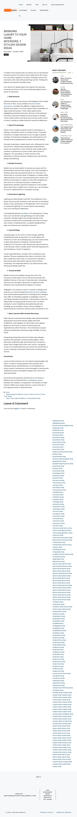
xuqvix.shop (57, 740)
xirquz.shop (57, 731)
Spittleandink (44, 10)
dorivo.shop (67, 528)
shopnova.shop (58, 647)
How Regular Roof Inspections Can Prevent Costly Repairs (67, 129)
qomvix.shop (57, 585)
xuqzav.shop (66, 740)
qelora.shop (65, 571)
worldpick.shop (67, 714)
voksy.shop (57, 700)
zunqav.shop (67, 762)
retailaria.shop (58, 602)
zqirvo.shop (57, 757)
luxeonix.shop (67, 540)
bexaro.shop (57, 425)
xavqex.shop (57, 716)
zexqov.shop (57, 750)
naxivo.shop (68, 554)
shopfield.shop (58, 623)
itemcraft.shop (58, 537)
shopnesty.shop (59, 642)
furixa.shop (57, 533)
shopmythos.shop (59, 640)
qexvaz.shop (67, 573)
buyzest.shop (58, 478)
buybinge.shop (58, 428)
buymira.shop (58, 459)
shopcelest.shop (59, 616)
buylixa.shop (57, 454)
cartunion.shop (58, 521)
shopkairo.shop (58, 633)
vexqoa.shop (66, 695)
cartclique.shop (58, 487)
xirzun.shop (66, 733)
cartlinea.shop (58, 499)
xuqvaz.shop (66, 738)
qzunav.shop (66, 597)
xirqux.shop (65, 728)
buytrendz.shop (58, 471)
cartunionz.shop (59, 523)
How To (44, 5)
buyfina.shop (57, 452)
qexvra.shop (57, 576)
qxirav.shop (66, 590)
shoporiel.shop (58, 649)
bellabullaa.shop (59, 423)
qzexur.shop (57, 595)
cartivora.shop (58, 495)
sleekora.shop (58, 669)
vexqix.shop (57, 695)
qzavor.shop (65, 592)
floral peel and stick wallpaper (36, 292)
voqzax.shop (67, 702)
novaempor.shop (59, 557)
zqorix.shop (66, 757)
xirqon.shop (57, 726)
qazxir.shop (57, 568)
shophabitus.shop (59, 630)
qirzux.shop (66, 583)
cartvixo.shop (58, 526)
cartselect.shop (58, 514)
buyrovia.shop (68, 464)
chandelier (24, 213)
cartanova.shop (58, 480)
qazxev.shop (67, 566)
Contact (33, 10)
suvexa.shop (57, 673)
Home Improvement (57, 5)
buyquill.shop (57, 464)
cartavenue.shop (59, 483)
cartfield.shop (58, 492)
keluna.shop (57, 540)
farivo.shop (57, 530)
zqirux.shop (66, 754)
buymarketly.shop (59, 456)
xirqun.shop (66, 726)
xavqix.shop (66, 716)
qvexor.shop (57, 588)
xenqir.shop (66, 723)
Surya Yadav (7, 51)
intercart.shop (58, 535)
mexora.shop (67, 545)
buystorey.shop (58, 466)
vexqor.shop (57, 697)
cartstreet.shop (59, 516)
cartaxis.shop (58, 485)
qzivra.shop (66, 595)
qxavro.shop (57, 590)
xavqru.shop (57, 719)
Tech (36, 5)
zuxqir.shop (66, 764)
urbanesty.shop (58, 681)
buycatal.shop (58, 435)
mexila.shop (57, 545)
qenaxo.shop (57, 573)
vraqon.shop (57, 711)
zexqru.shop (66, 750)
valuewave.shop (59, 685)
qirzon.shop (65, 580)
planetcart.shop (59, 561)
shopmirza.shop (58, 638)
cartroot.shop (58, 511)
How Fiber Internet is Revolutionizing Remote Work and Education (67, 118)
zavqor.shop (66, 743)
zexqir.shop (66, 747)
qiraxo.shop (66, 576)
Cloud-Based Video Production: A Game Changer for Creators (67, 140)
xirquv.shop (57, 728)
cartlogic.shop (58, 502)
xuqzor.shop (57, 743)
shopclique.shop (59, 619)
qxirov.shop (57, 592)
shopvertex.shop (59, 661)
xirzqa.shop (57, 733)
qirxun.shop (65, 578)
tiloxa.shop (66, 673)
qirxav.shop (57, 578)
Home (21, 5)
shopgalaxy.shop (59, 626)
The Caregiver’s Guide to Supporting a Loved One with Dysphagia (66, 105)
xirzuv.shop (57, 735)
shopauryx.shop (58, 614)
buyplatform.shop (59, 461)
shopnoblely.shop (59, 645)
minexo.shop (57, 547)
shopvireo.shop (58, 664)
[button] (19, 16)
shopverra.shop (58, 659)
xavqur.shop (66, 719)
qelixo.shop (57, 571)
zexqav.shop (57, 747)
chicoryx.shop (58, 528)
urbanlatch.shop (59, 683)
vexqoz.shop (66, 697)
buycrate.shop (58, 447)
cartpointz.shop (59, 506)
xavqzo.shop (57, 721)
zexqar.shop (65, 745)
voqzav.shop (57, 702)
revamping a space (35, 380)
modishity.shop (58, 554)
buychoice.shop (58, 437)
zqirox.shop (57, 754)
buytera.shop (58, 468)
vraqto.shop (66, 711)
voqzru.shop (57, 707)
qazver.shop (57, 564)
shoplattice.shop (59, 635)
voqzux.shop (57, 709)
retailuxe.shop (58, 607)
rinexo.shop (57, 609)
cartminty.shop (58, 504)
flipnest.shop (66, 530)
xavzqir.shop (67, 721)
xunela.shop (65, 735)
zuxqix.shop (57, 766)
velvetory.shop (67, 688)
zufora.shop (66, 759)
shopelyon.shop (58, 621)
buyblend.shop (58, 430)
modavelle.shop (58, 552)
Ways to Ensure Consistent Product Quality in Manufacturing (67, 80)
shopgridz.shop (58, 628)
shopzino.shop (58, 666)
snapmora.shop (58, 671)
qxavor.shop (66, 588)
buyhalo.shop (67, 452)
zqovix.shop (57, 759)
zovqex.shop (57, 752)
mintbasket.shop (59, 549)
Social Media (23, 10)
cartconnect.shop (59, 490)
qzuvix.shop (57, 599)
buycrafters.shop (59, 442)
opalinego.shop (58, 559)
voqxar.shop (65, 700)
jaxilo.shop (68, 537)
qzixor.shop (57, 597)
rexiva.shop (68, 607)
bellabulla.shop (58, 421)
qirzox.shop (57, 583)
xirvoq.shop (66, 731)
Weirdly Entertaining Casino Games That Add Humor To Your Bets (66, 92)
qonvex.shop (67, 585)
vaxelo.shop (57, 688)
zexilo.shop (57, 745)
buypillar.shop (68, 459)
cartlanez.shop (58, 497)
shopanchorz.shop (59, 611)
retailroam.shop (58, 604)
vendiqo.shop (58, 692)
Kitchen (29, 5)
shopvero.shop (58, 657)
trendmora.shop (59, 678)
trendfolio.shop (58, 676)
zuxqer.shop (57, 764)
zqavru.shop (66, 752)
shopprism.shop (58, 652)
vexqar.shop (67, 692)
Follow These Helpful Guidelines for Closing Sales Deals (23, 398)
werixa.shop (57, 714)
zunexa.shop (57, 762)
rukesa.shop (66, 609)
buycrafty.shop (58, 444)
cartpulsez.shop (59, 509)
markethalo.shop (59, 542)
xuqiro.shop (57, 738)
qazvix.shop (66, 564)
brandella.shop (67, 425)
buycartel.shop (58, 433)
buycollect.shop (58, 440)
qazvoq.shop (57, 566)
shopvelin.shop (58, 654)
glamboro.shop (66, 533)
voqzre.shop (66, 704)
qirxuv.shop (57, 580)
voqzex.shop (57, 704)
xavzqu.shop (57, 723)
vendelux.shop (58, 690)
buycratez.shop (58, 449)
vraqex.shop (66, 709)
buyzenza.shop (58, 476)
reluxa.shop (66, 599)
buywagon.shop (58, 473)
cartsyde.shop (58, 518)
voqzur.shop (66, 707)
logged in (17, 408)
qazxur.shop (65, 568)
